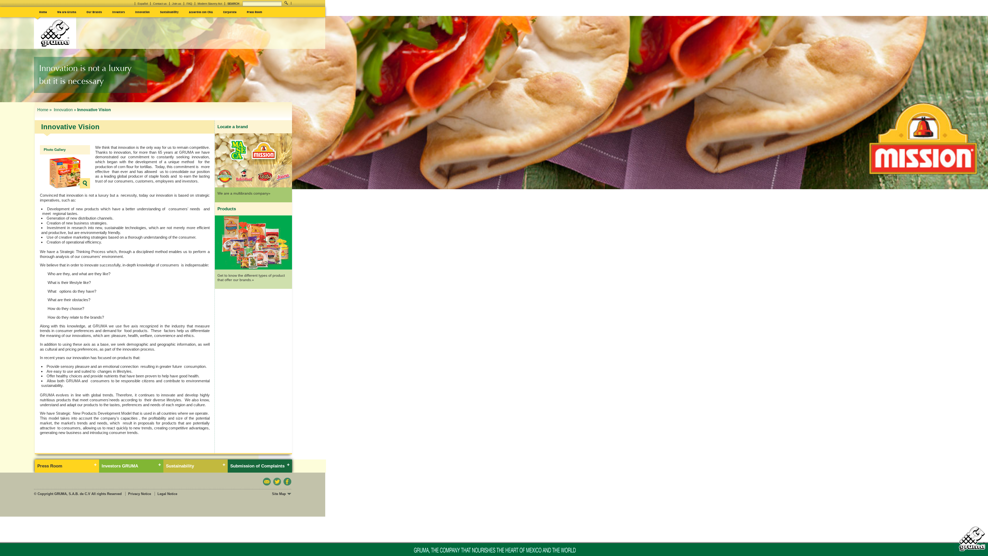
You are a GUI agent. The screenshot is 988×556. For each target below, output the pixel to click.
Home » (45, 110)
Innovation (142, 12)
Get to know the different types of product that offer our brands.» (251, 277)
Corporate (229, 12)
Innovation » (65, 110)
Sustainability (169, 12)
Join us (176, 3)
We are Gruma (66, 12)
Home (43, 12)
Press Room (254, 12)
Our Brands (94, 12)
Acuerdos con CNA (201, 12)
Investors (118, 12)
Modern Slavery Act (210, 3)
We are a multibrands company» (243, 193)
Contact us (160, 3)
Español (143, 3)
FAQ (189, 3)
